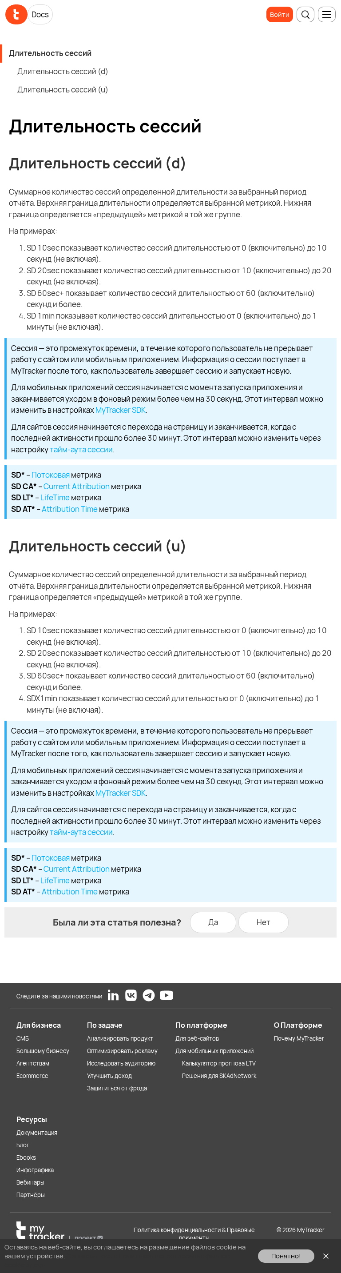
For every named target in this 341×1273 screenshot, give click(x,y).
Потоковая (51, 475)
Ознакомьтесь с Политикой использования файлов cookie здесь (117, 1260)
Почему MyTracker (299, 1038)
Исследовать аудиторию (121, 1063)
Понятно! (286, 1256)
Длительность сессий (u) (62, 89)
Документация (36, 1133)
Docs (40, 14)
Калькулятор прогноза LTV (219, 1063)
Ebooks (26, 1157)
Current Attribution (77, 486)
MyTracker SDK (120, 410)
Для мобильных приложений (214, 1051)
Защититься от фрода (117, 1088)
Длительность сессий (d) (62, 71)
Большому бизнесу (42, 1051)
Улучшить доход (109, 1076)
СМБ (22, 1038)
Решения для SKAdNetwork (219, 1076)
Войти (279, 14)
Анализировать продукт (120, 1038)
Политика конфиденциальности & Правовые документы (194, 1234)
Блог (22, 1145)
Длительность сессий (50, 53)
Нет (263, 922)
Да (213, 922)
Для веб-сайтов (197, 1038)
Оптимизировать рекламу (122, 1051)
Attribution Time (70, 509)
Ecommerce (32, 1076)
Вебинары (30, 1182)
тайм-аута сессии (81, 449)
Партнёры (30, 1195)
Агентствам (32, 1063)
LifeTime (55, 497)
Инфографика (35, 1170)
